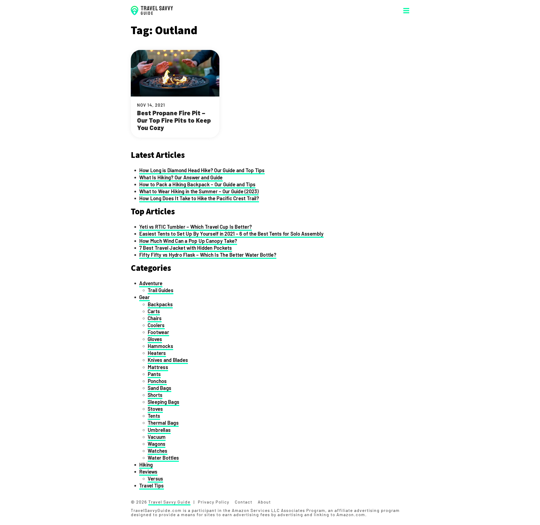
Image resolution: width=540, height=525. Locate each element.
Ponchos (157, 381)
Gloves (155, 339)
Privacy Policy (213, 501)
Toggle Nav (406, 10)
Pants (154, 374)
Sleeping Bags (163, 402)
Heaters (157, 353)
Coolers (156, 325)
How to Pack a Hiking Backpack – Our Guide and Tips (197, 184)
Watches (157, 451)
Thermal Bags (163, 423)
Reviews (148, 472)
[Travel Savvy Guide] (152, 10)
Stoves (155, 409)
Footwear (158, 332)
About (264, 501)
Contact (243, 501)
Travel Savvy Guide (169, 501)
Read (175, 94)
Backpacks (160, 304)
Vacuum (157, 437)
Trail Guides (160, 290)
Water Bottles (163, 458)
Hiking (146, 465)
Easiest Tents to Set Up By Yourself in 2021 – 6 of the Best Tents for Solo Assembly (231, 234)
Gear (144, 297)
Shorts (155, 395)
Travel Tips (151, 485)
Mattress (158, 367)
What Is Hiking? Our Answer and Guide (181, 177)
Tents (154, 416)
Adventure (150, 283)
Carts (154, 311)
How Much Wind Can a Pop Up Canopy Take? (188, 241)
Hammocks (160, 346)
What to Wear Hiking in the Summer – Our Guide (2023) (199, 191)
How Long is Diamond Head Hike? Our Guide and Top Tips (202, 170)
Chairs (155, 318)
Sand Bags (159, 388)
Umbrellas (159, 430)
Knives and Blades (168, 360)
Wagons (156, 444)
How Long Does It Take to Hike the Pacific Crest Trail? (199, 198)
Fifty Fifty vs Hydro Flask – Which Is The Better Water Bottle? (207, 255)
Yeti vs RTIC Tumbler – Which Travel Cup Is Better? (195, 227)
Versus (155, 478)
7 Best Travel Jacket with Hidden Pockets (185, 248)
